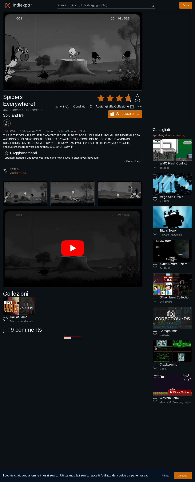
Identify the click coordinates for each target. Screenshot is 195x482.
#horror (169, 135)
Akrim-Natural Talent (173, 264)
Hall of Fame (18, 317)
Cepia (163, 368)
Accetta (182, 475)
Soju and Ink (13, 115)
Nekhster (165, 335)
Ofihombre (166, 301)
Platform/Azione (66, 131)
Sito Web (10, 131)
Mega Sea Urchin (171, 197)
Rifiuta (165, 475)
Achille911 (166, 268)
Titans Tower (168, 230)
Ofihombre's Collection (175, 297)
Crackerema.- (169, 364)
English (14, 173)
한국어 (22, 173)
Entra (185, 5)
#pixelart (158, 135)
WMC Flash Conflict (173, 163)
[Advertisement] (172, 69)
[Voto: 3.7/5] (119, 98)
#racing (181, 135)
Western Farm (169, 398)
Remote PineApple (171, 234)
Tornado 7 (166, 167)
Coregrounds (168, 331)
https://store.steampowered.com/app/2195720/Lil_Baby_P (38, 146)
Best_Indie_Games (21, 321)
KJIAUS (164, 201)
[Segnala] (140, 106)
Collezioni (15, 293)
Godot (83, 131)
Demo (49, 131)
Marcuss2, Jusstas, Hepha (176, 402)
